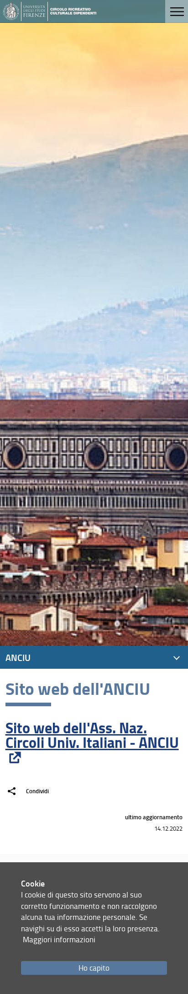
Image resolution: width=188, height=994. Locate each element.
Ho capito (94, 967)
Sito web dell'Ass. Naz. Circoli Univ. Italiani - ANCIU (92, 735)
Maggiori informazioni (59, 939)
